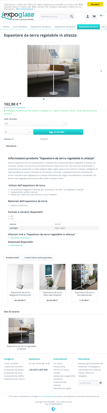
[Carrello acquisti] (94, 16)
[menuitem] (57, 16)
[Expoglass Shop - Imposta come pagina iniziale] (9, 14)
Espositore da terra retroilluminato (84, 293)
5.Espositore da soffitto (14, 376)
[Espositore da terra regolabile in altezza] (21, 331)
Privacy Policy (59, 366)
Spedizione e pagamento (64, 376)
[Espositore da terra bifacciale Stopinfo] (52, 277)
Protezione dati (60, 382)
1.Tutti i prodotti (11, 363)
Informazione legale (62, 388)
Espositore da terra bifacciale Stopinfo (52, 293)
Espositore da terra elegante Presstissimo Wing (20, 293)
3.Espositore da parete (14, 369)
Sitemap (57, 385)
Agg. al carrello (56, 132)
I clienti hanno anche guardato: (38, 257)
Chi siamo (58, 363)
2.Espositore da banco (13, 366)
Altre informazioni (24, 8)
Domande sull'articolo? (20, 238)
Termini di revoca (61, 369)
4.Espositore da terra (13, 373)
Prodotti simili (12, 257)
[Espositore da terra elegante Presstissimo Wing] (20, 277)
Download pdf (16, 245)
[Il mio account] (87, 16)
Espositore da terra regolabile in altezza (21, 347)
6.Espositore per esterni (14, 379)
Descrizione (11, 146)
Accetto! (95, 4)
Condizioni (58, 379)
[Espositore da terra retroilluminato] (84, 277)
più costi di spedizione (17, 107)
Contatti (57, 373)
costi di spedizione (47, 396)
